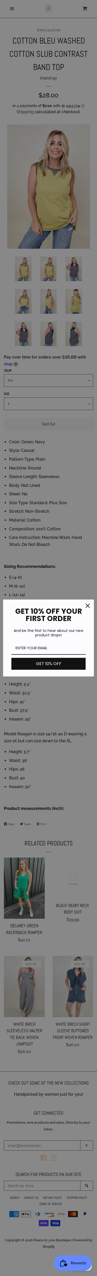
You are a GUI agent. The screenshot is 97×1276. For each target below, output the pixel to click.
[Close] (87, 606)
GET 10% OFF (48, 664)
